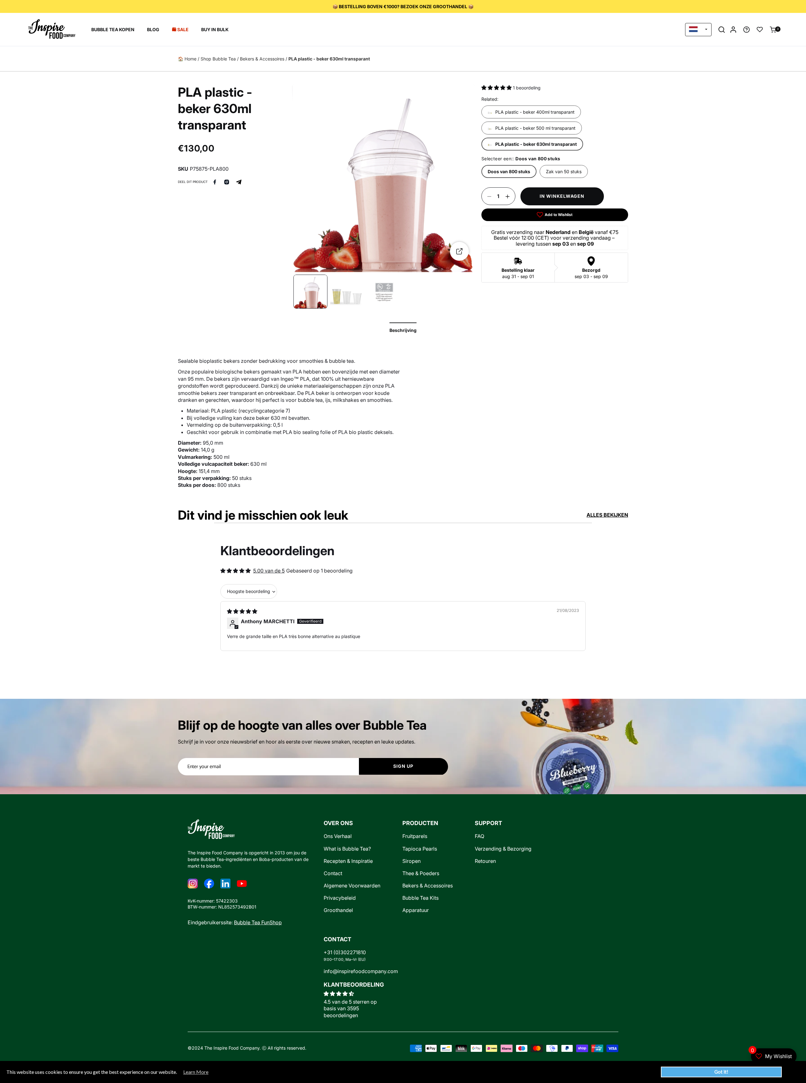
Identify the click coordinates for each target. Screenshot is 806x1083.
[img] (242, 611)
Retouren (485, 861)
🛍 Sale (180, 29)
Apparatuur (415, 910)
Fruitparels (414, 836)
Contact (333, 873)
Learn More (195, 1072)
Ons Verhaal (338, 836)
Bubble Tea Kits (420, 898)
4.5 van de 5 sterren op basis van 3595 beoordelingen (350, 1008)
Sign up (403, 766)
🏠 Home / (188, 58)
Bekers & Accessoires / (263, 58)
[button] (721, 29)
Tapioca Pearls (419, 849)
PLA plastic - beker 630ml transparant (536, 144)
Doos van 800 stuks (509, 171)
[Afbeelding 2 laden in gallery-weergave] (347, 291)
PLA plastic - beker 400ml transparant (535, 112)
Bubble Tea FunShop (258, 923)
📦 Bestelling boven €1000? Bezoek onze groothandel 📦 (403, 6)
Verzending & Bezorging (503, 849)
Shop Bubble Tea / (220, 58)
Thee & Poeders (420, 873)
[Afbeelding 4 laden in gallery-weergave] (383, 291)
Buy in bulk (215, 29)
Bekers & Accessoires (427, 886)
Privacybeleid (340, 898)
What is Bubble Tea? (347, 849)
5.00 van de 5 (269, 570)
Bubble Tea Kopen (112, 29)
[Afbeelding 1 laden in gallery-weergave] (310, 291)
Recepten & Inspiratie (348, 861)
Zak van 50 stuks (564, 171)
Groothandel (338, 910)
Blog (153, 29)
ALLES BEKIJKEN (607, 515)
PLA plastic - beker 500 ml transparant (535, 128)
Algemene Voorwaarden (352, 886)
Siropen (411, 861)
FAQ (479, 836)
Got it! (721, 1071)
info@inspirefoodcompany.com (361, 971)
